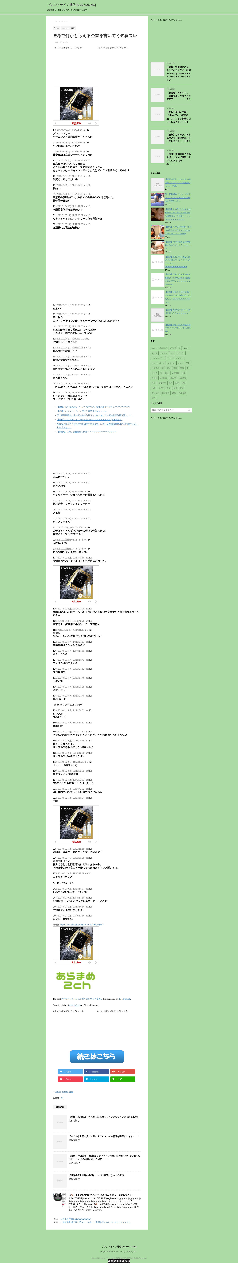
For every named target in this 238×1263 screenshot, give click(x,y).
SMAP (186, 348)
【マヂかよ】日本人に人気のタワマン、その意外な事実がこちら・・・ (104, 1136)
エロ (172, 353)
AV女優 (173, 348)
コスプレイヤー (158, 358)
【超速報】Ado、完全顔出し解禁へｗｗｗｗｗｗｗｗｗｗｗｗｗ (86, 432)
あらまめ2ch (124, 999)
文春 (184, 373)
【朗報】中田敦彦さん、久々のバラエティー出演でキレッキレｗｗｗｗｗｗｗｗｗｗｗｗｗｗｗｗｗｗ (179, 73)
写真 (175, 368)
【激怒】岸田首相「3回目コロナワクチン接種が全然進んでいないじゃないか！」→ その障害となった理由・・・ (104, 1157)
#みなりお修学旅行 (159, 348)
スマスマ (179, 358)
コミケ (170, 358)
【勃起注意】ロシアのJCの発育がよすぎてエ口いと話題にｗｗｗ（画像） (178, 182)
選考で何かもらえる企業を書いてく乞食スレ (82, 999)
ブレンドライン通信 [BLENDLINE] (71, 4)
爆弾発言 (162, 383)
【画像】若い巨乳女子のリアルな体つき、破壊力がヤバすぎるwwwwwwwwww (93, 407)
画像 (153, 388)
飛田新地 (182, 393)
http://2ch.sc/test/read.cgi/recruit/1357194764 (82, 925)
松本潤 (173, 378)
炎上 (153, 383)
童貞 (169, 388)
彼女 (167, 373)
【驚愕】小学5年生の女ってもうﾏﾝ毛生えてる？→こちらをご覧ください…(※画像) (178, 230)
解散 (174, 393)
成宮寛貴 (175, 373)
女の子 (154, 373)
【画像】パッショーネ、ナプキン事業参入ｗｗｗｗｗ (82, 411)
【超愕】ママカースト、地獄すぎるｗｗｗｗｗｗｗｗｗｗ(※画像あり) (89, 419)
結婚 (175, 388)
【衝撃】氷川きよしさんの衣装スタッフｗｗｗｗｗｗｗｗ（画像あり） (104, 1117)
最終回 (154, 378)
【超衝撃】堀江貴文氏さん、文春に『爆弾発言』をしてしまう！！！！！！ (95, 1222)
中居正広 (155, 368)
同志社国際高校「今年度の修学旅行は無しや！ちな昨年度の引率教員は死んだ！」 (95, 415)
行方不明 (165, 393)
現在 (177, 383)
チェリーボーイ (158, 363)
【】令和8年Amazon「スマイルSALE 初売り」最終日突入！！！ (102, 1195)
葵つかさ (155, 393)
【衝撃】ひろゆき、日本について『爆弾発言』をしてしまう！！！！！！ (179, 137)
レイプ (180, 363)
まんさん (163, 353)
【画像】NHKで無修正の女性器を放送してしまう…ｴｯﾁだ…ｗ (178, 245)
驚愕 (153, 398)
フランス (171, 363)
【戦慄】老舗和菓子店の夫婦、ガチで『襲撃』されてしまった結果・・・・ (179, 159)
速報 (71, 1092)
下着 (188, 363)
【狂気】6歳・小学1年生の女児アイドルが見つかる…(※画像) (178, 328)
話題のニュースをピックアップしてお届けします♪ (119, 1252)
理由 (184, 383)
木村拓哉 (163, 378)
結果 (182, 388)
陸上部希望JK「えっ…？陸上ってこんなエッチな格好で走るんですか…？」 (177, 197)
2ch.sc (58, 1092)
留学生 (161, 388)
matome (65, 1092)
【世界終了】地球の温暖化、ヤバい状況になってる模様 (96, 1175)
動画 (182, 368)
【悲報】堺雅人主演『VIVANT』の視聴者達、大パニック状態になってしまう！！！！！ (179, 117)
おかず (154, 353)
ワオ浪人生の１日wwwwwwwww (75, 1219)
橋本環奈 (182, 378)
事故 (169, 368)
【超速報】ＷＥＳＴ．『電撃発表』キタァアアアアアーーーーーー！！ (179, 95)
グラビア (180, 353)
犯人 (170, 383)
